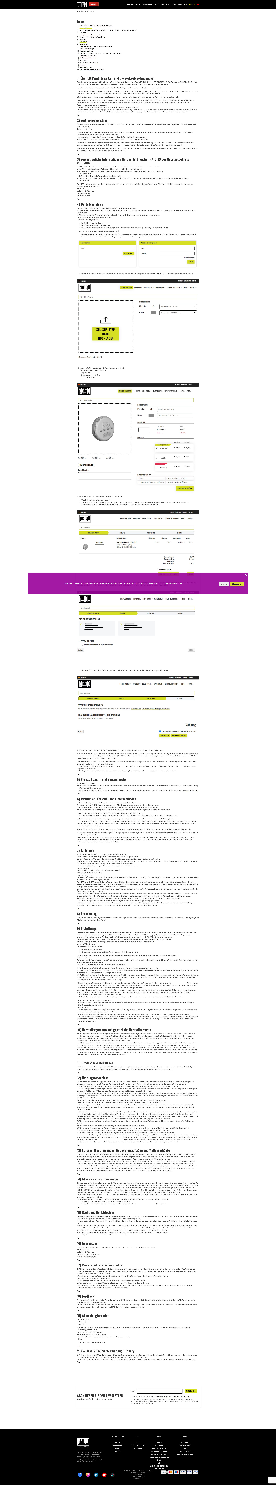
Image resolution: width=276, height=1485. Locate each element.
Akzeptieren (237, 583)
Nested (117, 1448)
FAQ (159, 1463)
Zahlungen (82, 39)
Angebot (117, 1442)
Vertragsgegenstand (86, 28)
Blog (185, 1448)
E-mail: (133, 1391)
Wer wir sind (185, 1442)
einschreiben (190, 1391)
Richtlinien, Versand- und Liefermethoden (92, 37)
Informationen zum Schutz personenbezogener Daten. (173, 1396)
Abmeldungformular (86, 67)
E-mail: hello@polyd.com (185, 1454)
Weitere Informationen (173, 583)
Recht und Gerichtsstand (87, 58)
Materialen (158, 1442)
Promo (93, 4)
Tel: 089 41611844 (185, 1451)
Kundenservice (117, 1445)
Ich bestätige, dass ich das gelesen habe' (145, 1396)
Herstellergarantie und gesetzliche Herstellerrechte (96, 46)
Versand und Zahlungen (158, 1454)
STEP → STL (117, 1451)
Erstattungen (84, 44)
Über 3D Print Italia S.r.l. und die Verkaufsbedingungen (95, 25)
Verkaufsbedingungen (159, 1448)
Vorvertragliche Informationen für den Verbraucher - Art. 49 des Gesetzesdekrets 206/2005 (108, 30)
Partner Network (185, 1445)
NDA (138, 1442)
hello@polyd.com (192, 790)
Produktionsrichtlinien (159, 1451)
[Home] (81, 4)
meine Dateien (138, 1448)
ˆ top (78, 115)
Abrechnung (83, 42)
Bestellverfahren (85, 32)
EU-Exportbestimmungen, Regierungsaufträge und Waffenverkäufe (100, 53)
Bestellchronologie (138, 1445)
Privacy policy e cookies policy (89, 62)
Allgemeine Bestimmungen (88, 56)
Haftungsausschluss (86, 51)
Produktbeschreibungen (87, 49)
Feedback (83, 65)
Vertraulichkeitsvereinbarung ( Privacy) (92, 69)
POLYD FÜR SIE (159, 1445)
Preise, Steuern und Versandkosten (90, 35)
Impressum (83, 60)
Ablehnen (224, 584)
